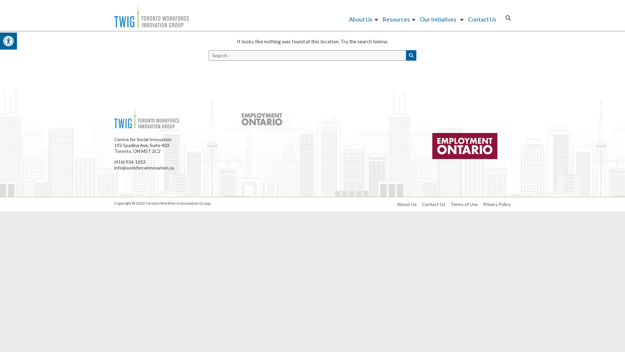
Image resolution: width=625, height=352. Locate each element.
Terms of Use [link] (464, 204)
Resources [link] (396, 19)
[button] (411, 55)
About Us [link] (360, 19)
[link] (8, 41)
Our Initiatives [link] (438, 19)
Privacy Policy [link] (497, 204)
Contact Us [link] (482, 19)
